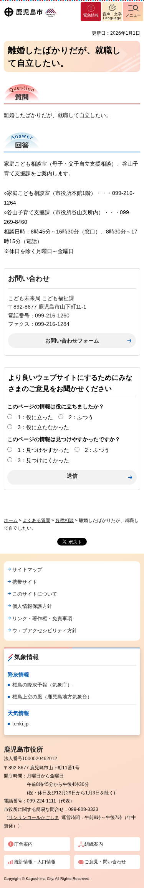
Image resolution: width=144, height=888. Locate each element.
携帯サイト (24, 582)
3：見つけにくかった (43, 460)
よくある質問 (36, 520)
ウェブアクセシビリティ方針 (44, 630)
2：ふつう (81, 417)
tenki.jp (20, 724)
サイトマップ (27, 569)
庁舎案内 (23, 844)
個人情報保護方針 (32, 606)
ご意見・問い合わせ (105, 861)
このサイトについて (34, 594)
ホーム (11, 520)
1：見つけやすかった (43, 450)
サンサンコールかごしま (33, 817)
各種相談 (64, 520)
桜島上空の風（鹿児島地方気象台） (52, 697)
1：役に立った (35, 417)
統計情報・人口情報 (35, 861)
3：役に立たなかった (43, 427)
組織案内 (93, 844)
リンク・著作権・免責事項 (42, 618)
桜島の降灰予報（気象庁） (42, 685)
